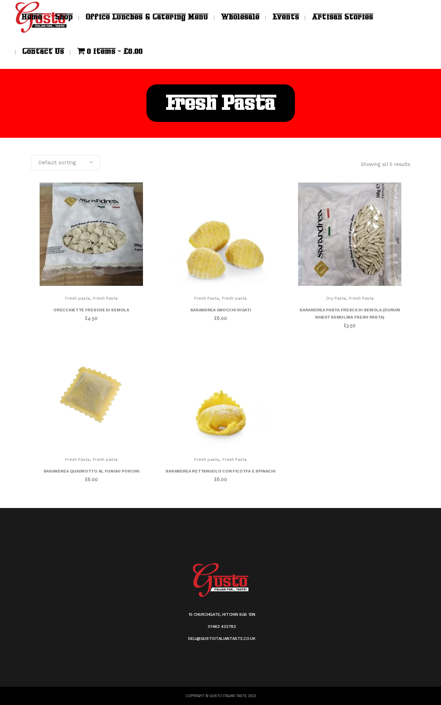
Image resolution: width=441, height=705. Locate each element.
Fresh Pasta (105, 298)
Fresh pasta (77, 298)
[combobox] (65, 162)
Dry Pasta (336, 298)
